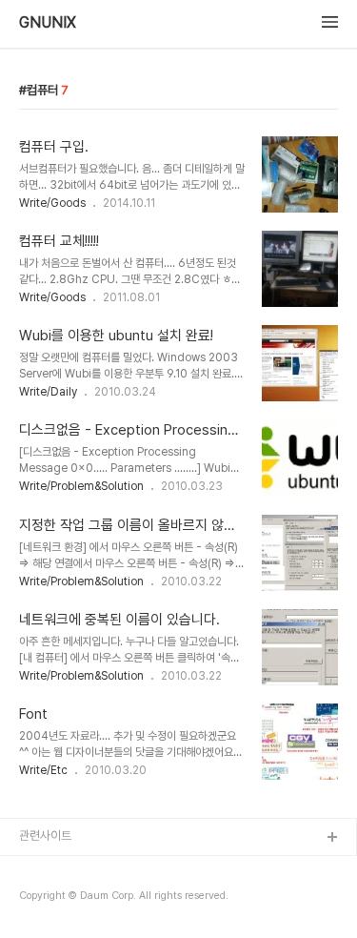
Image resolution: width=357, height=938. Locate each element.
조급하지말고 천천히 (68, 869)
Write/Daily (48, 391)
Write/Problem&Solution (81, 486)
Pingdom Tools (63, 899)
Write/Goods (52, 203)
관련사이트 (45, 835)
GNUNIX (47, 22)
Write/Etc (43, 770)
